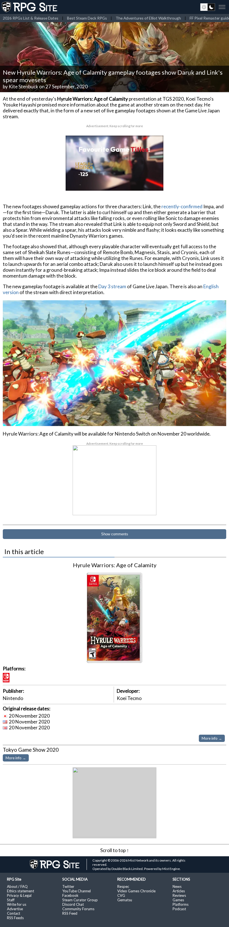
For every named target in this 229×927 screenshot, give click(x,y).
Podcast (179, 909)
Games (178, 900)
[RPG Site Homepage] (30, 7)
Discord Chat (73, 904)
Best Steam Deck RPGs (87, 18)
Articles (179, 891)
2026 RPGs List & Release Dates (30, 18)
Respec (123, 886)
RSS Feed (69, 913)
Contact (13, 913)
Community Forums (78, 909)
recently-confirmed (181, 206)
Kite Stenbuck (23, 86)
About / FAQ (17, 886)
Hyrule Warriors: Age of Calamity (114, 565)
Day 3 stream (112, 286)
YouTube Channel (76, 891)
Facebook (70, 895)
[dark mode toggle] (207, 7)
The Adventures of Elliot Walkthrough (148, 18)
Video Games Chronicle (136, 891)
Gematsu (124, 900)
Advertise (15, 909)
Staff (11, 900)
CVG (121, 895)
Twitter (68, 886)
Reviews (179, 895)
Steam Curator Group (80, 900)
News (177, 886)
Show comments (114, 534)
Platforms (181, 904)
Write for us (16, 904)
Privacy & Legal (19, 895)
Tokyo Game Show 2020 (31, 750)
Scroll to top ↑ (114, 850)
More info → (212, 738)
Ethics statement (20, 891)
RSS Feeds (15, 918)
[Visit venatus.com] (152, 181)
